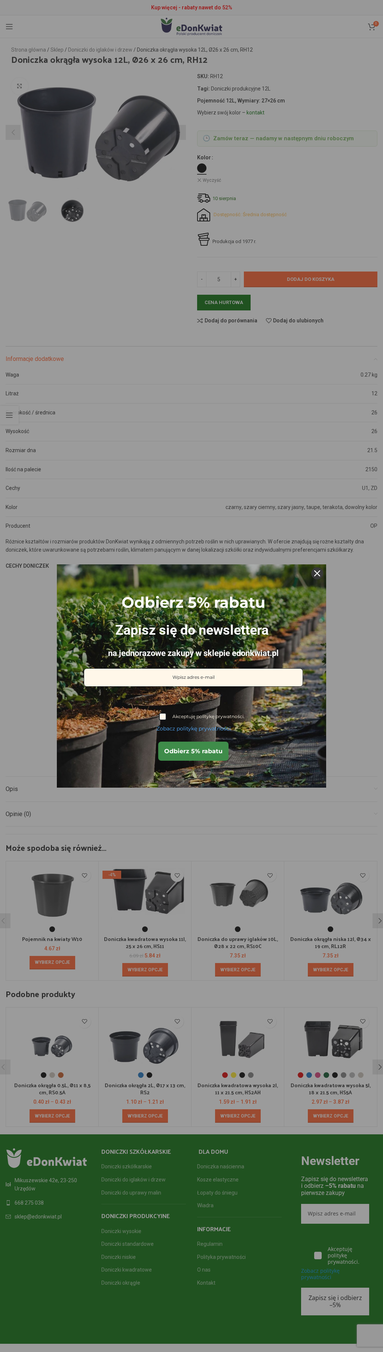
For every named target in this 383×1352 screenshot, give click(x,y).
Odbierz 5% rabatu (193, 751)
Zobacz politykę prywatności (193, 728)
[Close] (317, 573)
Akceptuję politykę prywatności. (208, 716)
